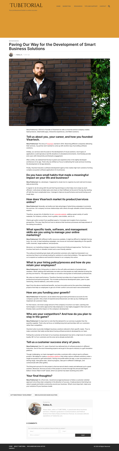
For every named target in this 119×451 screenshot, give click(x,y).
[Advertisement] (59, 25)
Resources (78, 6)
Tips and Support (91, 6)
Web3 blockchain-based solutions (46, 395)
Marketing (67, 6)
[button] (109, 6)
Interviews (14, 41)
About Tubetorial (20, 446)
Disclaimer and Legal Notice (36, 446)
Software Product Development (21, 395)
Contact (103, 6)
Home (58, 6)
